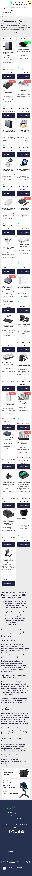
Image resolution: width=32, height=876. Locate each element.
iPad (1, 17)
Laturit (20, 17)
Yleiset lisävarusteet (10, 17)
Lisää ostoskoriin (9, 76)
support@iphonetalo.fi (16, 827)
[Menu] (3, 2)
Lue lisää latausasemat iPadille (9, 33)
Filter (9, 38)
